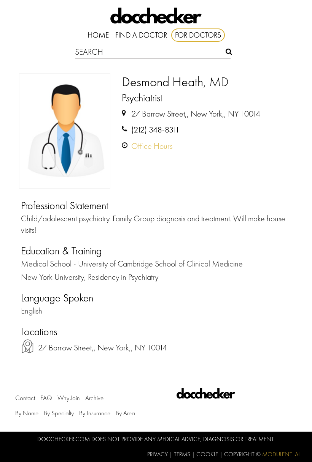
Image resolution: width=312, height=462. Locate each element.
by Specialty (59, 413)
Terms (183, 454)
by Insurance (94, 413)
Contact (25, 398)
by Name (26, 413)
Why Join (68, 398)
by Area (125, 413)
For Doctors (198, 35)
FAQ (46, 398)
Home (98, 35)
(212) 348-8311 (155, 129)
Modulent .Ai (281, 454)
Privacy (158, 454)
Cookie (208, 454)
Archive (94, 398)
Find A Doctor (141, 35)
